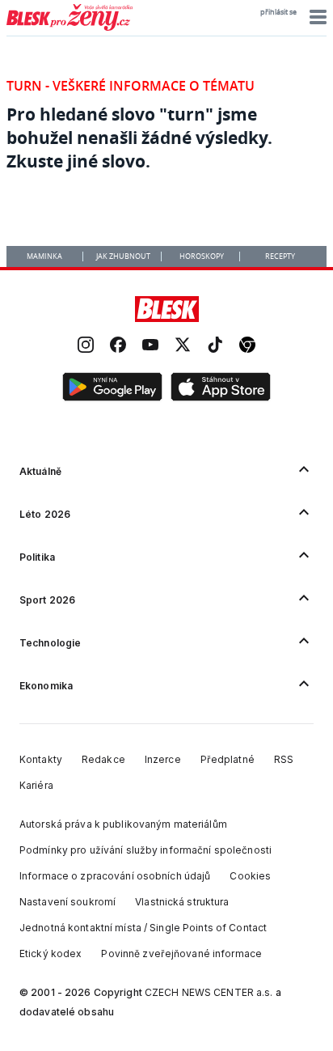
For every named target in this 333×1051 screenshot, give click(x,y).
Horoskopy (201, 256)
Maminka (44, 256)
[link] (85, 346)
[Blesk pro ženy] (69, 27)
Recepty (280, 256)
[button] (316, 17)
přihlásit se (278, 12)
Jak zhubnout (123, 256)
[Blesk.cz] (167, 309)
